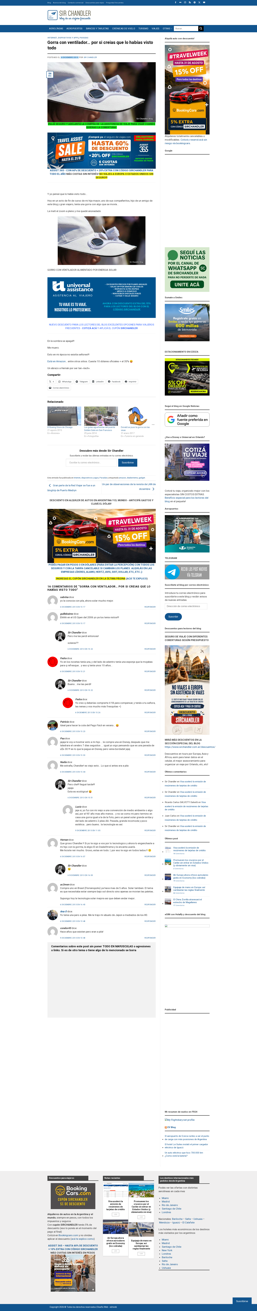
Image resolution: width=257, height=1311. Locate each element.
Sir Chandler (90, 57)
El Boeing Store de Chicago (60, 427)
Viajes (155, 28)
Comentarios (178, 854)
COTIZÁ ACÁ (89, 328)
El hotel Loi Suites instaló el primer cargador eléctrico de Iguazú (186, 1146)
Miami (165, 1198)
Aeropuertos (74, 28)
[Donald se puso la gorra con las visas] (138, 416)
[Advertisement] (155, 15)
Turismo (143, 28)
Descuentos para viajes (95, 3)
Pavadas (84, 38)
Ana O (63, 911)
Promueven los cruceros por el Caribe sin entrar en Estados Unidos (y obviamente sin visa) (190, 863)
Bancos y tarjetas (97, 28)
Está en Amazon (56, 361)
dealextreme (132, 477)
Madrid (166, 1201)
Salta (188, 1218)
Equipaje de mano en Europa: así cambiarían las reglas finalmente (189, 888)
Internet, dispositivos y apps (63, 38)
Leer (115, 1214)
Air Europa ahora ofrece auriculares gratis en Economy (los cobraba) (190, 876)
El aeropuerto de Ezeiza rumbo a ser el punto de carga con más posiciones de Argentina (187, 1138)
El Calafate (188, 1222)
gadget (142, 477)
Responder (150, 607)
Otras (166, 28)
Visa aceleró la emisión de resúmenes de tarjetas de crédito (185, 783)
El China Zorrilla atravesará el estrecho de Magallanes (187, 901)
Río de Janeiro (170, 1205)
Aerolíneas (56, 28)
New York (167, 1250)
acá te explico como (82, 1238)
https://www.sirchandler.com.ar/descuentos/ (190, 746)
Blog (49, 3)
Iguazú (176, 1222)
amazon (122, 477)
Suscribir (173, 616)
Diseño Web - (107, 1307)
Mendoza (164, 1222)
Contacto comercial (75, 3)
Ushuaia (197, 1218)
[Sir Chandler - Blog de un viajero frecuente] (69, 15)
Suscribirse (128, 462)
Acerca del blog (59, 3)
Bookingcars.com (68, 1235)
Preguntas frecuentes (114, 3)
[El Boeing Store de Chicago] (64, 416)
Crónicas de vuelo (123, 28)
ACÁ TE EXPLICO (137, 578)
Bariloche (177, 1218)
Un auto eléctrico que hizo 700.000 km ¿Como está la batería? (184, 1154)
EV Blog (171, 1127)
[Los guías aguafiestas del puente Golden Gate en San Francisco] (101, 416)
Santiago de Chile (171, 1208)
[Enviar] (201, 28)
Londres (166, 1212)
